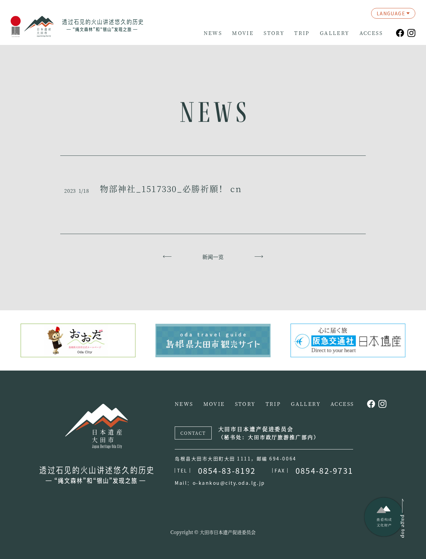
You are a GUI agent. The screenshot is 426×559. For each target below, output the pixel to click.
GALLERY (334, 33)
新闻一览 (213, 256)
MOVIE (243, 33)
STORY (274, 33)
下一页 (258, 256)
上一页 (167, 256)
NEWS (213, 33)
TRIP (302, 33)
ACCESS (371, 33)
